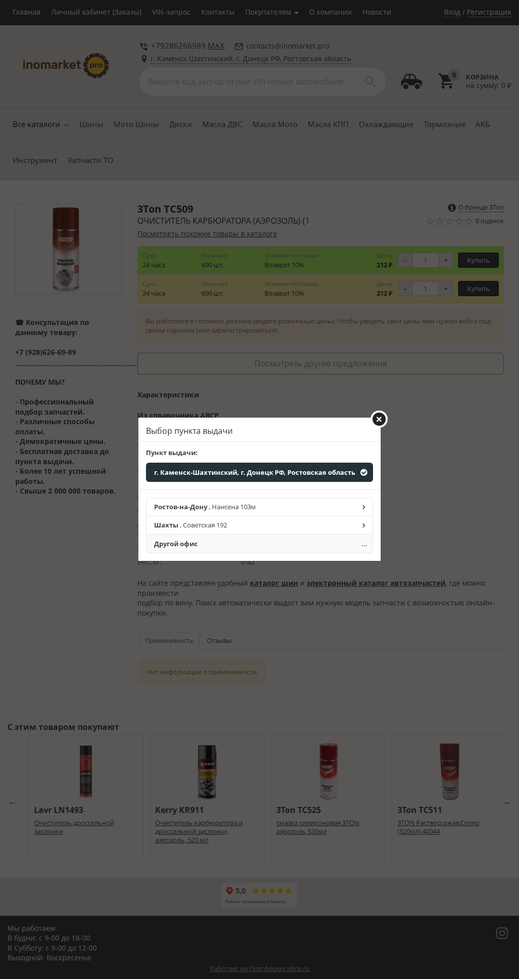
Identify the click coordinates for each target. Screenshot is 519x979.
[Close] (379, 419)
